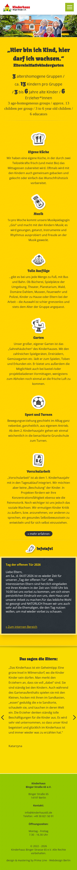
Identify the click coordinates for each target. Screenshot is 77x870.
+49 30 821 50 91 (44, 816)
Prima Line (40, 860)
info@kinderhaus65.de (38, 812)
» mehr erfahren (39, 534)
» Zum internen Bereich (21, 627)
